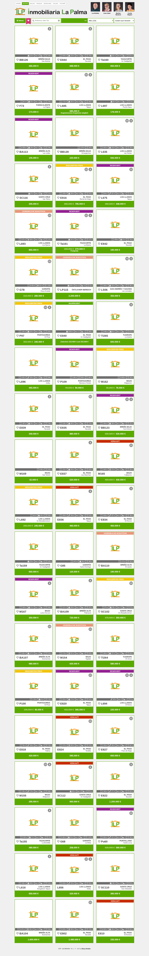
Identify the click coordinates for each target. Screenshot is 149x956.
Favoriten (28, 20)
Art (86, 20)
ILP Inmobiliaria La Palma (51, 11)
